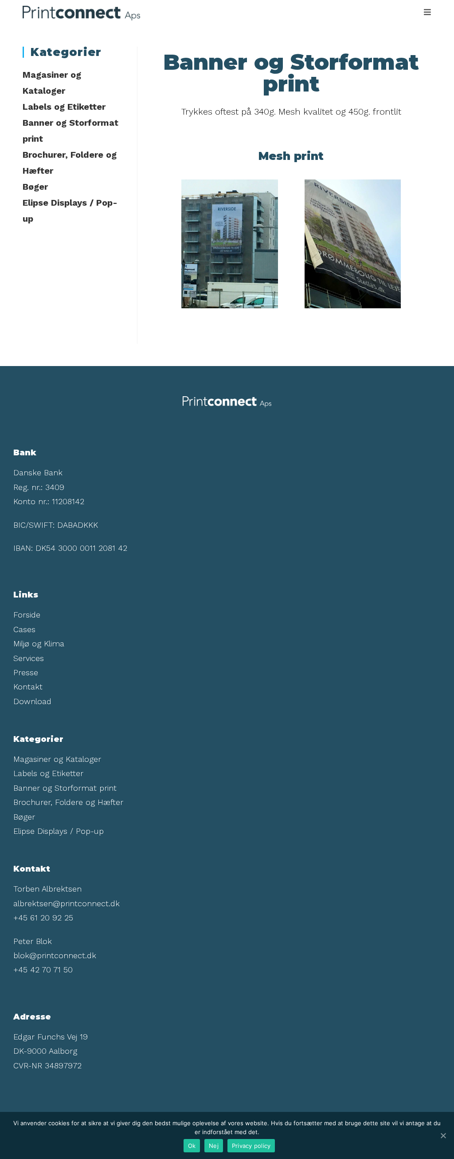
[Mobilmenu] (427, 12)
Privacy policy (251, 1145)
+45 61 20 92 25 (43, 917)
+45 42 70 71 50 (43, 969)
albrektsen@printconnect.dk (66, 903)
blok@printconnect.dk (54, 955)
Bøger (35, 186)
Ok (192, 1145)
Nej (214, 1145)
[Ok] (442, 1135)
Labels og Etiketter (64, 106)
